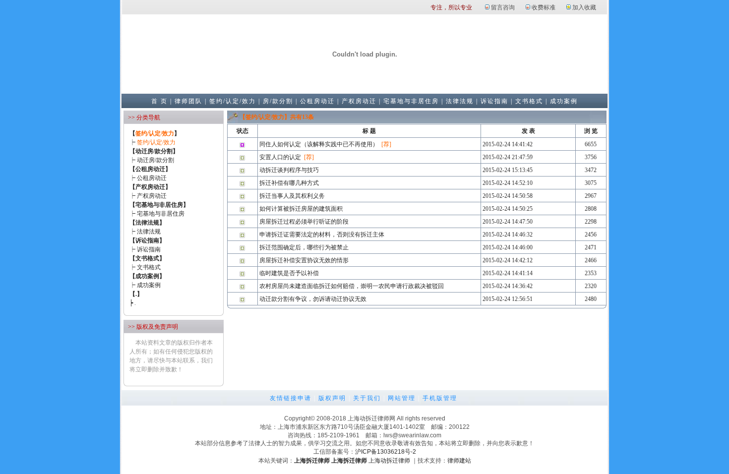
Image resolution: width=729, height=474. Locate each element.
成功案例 (564, 101)
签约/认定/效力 (232, 101)
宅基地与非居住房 (411, 101)
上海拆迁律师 (312, 460)
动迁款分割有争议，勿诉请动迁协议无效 (312, 299)
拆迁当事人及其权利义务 (292, 195)
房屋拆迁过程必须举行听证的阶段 (304, 221)
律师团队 (188, 101)
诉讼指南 (494, 101)
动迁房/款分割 (155, 160)
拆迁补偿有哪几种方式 (289, 182)
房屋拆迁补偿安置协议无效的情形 (304, 260)
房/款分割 (278, 101)
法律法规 (460, 101)
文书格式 (529, 101)
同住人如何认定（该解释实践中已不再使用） (318, 144)
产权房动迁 (359, 101)
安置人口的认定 (280, 157)
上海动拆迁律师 (389, 460)
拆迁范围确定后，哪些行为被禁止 (304, 247)
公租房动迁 (317, 101)
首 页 (159, 101)
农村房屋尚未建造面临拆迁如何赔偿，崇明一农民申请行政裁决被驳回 (351, 286)
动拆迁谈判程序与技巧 (289, 170)
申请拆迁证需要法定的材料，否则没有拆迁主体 (321, 234)
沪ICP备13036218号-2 (385, 451)
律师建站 (459, 460)
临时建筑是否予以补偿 (289, 273)
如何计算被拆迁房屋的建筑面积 (301, 208)
